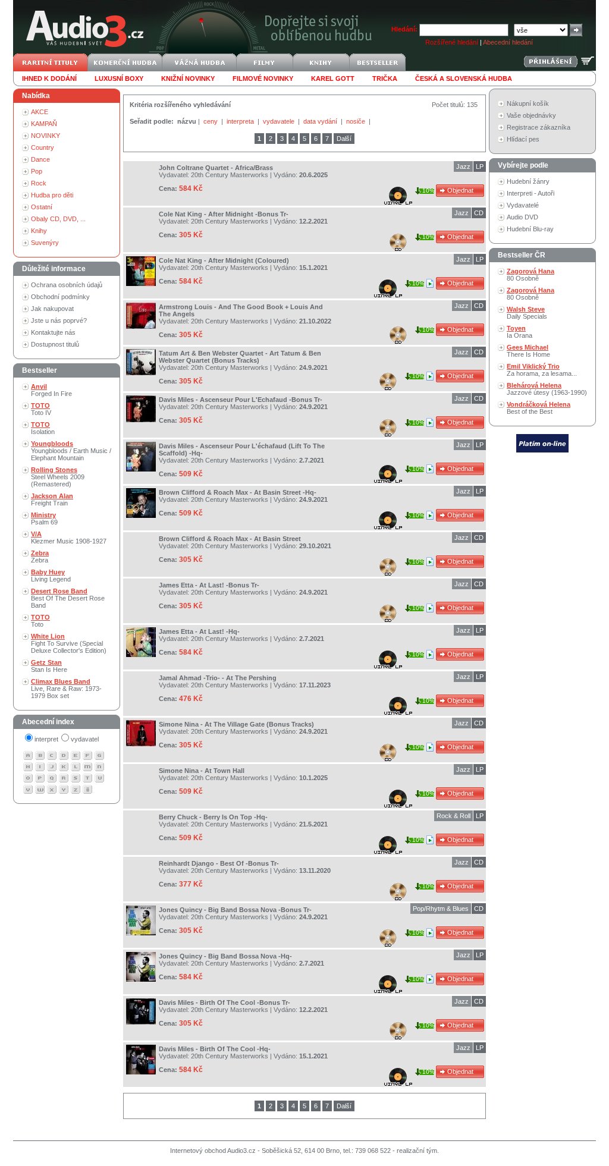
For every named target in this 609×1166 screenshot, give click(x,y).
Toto (40, 621)
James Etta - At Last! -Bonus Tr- (209, 585)
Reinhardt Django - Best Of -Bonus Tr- (219, 863)
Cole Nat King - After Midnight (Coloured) (224, 260)
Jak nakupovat (52, 308)
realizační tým (417, 1150)
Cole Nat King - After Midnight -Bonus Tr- (223, 214)
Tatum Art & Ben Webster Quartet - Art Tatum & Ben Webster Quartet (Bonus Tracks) (240, 357)
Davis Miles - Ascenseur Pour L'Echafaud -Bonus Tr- (240, 399)
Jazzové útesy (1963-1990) (547, 389)
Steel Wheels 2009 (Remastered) (57, 477)
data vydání (321, 121)
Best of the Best (538, 408)
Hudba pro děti (52, 195)
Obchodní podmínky (60, 296)
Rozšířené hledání (451, 42)
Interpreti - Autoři (530, 193)
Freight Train (52, 499)
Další (344, 138)
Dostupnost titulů (55, 344)
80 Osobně (530, 275)
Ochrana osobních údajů (66, 284)
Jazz (463, 166)
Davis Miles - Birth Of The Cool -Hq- (215, 1048)
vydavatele (279, 121)
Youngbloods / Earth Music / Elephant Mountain (71, 450)
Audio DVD (522, 217)
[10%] (431, 283)
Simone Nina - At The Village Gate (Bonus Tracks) (236, 724)
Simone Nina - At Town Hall (201, 770)
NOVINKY (45, 135)
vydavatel (85, 739)
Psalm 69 (44, 518)
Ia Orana (519, 332)
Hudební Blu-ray (530, 228)
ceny (211, 121)
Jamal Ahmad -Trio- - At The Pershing (218, 677)
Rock (38, 183)
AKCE (39, 111)
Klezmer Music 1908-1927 (68, 537)
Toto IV (41, 409)
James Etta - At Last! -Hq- (199, 631)
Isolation (43, 428)
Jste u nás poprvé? (59, 320)
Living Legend (51, 575)
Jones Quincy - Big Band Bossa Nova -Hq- (225, 956)
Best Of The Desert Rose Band (68, 598)
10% (428, 190)
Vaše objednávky (531, 115)
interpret (46, 739)
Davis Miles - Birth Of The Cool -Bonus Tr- (224, 1002)
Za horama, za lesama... (542, 370)
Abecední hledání (508, 42)
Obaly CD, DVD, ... (58, 218)
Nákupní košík (528, 103)
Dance (40, 159)
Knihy (39, 230)
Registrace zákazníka (538, 127)
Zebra (40, 556)
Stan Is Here (49, 666)
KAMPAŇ (44, 123)
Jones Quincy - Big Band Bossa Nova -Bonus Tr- (235, 909)
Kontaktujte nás (53, 332)
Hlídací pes (523, 139)
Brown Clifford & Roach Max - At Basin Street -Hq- (237, 492)
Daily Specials (527, 313)
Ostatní (41, 206)
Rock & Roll (453, 815)
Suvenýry (45, 242)
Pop (36, 171)
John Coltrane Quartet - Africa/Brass (216, 167)
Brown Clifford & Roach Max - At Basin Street (230, 538)
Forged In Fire (51, 390)
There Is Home (528, 351)
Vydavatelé (523, 205)
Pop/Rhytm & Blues (441, 908)
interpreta (241, 121)
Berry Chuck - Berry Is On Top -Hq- (213, 817)
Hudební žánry (528, 181)
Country (42, 147)
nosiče (356, 121)
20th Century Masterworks (229, 174)
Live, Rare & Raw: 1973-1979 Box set (66, 688)
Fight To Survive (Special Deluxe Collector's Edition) (68, 643)
